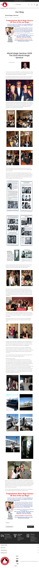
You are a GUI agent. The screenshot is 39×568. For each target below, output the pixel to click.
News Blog (8, 522)
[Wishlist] (31, 4)
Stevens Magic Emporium (24, 561)
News (7, 8)
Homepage (3, 8)
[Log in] (34, 4)
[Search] (28, 4)
